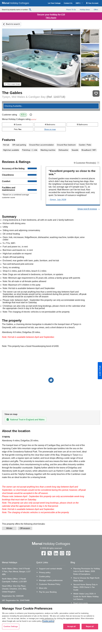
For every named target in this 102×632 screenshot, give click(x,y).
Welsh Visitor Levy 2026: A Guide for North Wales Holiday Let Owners (86, 596)
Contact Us (68, 3)
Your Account (93, 3)
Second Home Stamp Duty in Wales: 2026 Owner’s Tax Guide (85, 587)
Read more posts (80, 603)
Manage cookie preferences (51, 580)
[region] (51, 618)
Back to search (13, 24)
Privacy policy (44, 572)
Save (96, 93)
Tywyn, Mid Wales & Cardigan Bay (33, 96)
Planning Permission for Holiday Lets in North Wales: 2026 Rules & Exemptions (86, 571)
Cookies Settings (11, 626)
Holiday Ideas (85, 10)
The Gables (12, 93)
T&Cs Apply (51, 18)
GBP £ (78, 3)
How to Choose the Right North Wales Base (86, 579)
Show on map (50, 129)
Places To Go (71, 10)
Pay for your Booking (48, 592)
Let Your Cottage (54, 3)
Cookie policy (44, 576)
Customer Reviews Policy (49, 584)
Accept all (71, 626)
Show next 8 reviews (87, 209)
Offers (96, 10)
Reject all (90, 626)
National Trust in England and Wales (27, 419)
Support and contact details (50, 568)
